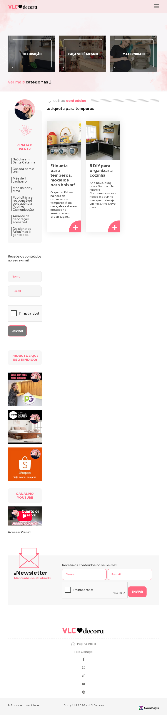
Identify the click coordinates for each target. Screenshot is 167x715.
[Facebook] (83, 659)
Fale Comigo (83, 652)
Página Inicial (86, 644)
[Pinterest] (83, 692)
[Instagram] (83, 668)
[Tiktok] (83, 676)
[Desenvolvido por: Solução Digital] (148, 708)
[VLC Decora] (23, 7)
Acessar (19, 532)
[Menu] (156, 6)
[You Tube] (83, 684)
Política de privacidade (23, 705)
